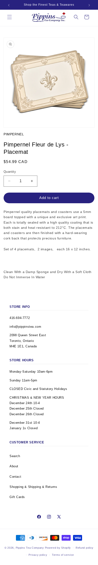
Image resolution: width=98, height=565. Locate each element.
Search (15, 456)
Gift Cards (17, 497)
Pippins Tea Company (30, 547)
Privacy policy (38, 554)
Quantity (10, 171)
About (14, 466)
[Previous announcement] (9, 5)
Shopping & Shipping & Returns (33, 487)
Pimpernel (14, 134)
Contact (15, 476)
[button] (9, 17)
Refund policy (84, 547)
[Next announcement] (89, 5)
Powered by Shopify (58, 547)
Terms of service (63, 554)
